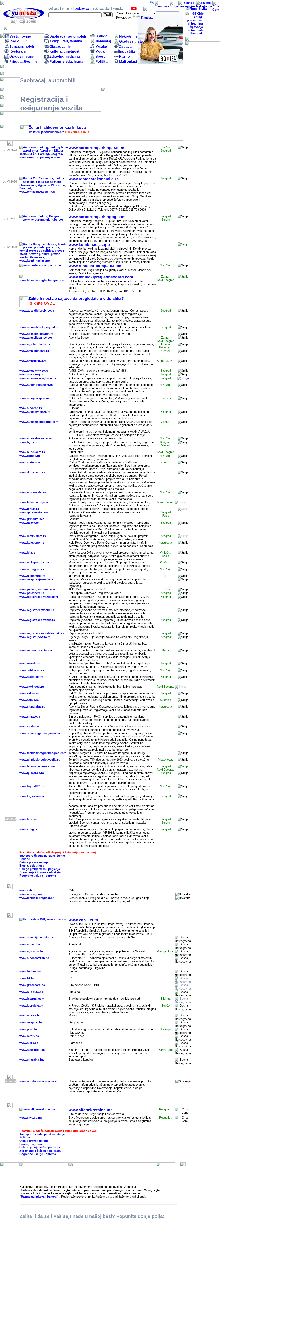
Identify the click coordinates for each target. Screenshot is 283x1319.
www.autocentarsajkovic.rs (37, 378)
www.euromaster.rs (32, 492)
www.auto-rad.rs (30, 408)
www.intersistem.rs (32, 536)
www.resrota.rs (29, 663)
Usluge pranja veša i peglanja (39, 869)
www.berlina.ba (30, 971)
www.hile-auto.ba (31, 992)
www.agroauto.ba (31, 951)
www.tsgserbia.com (32, 796)
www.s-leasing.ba (31, 1059)
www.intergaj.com (31, 998)
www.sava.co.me (30, 1117)
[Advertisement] (252, 66)
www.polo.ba (28, 1029)
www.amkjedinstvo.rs (34, 350)
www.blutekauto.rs (32, 452)
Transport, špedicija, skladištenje (42, 855)
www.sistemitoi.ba (32, 1049)
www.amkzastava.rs (32, 360)
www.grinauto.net (31, 519)
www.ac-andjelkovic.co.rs (36, 310)
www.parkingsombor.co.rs (37, 589)
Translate (147, 17)
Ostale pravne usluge (33, 862)
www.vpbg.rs (28, 829)
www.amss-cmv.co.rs (33, 370)
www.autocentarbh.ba (34, 958)
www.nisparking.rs (32, 575)
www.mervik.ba (29, 1015)
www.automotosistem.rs (36, 384)
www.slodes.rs (29, 726)
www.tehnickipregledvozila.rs (39, 759)
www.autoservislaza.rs (34, 411)
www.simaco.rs (29, 716)
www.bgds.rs (28, 442)
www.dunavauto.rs (32, 472)
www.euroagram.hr (32, 894)
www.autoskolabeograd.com (38, 421)
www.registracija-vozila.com (38, 596)
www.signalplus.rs (32, 706)
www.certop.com (30, 462)
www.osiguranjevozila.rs (36, 579)
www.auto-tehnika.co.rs (35, 438)
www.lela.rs (27, 552)
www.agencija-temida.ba (36, 937)
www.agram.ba (29, 944)
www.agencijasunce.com (36, 337)
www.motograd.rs (31, 569)
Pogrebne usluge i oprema (37, 875)
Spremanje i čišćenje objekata (40, 872)
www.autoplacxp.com (34, 398)
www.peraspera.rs (31, 593)
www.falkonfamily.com (34, 502)
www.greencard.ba (32, 985)
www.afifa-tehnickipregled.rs (38, 327)
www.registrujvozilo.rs (34, 637)
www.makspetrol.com (34, 562)
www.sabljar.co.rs (31, 670)
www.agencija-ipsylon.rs (36, 333)
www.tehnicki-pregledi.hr (36, 898)
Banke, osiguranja (31, 865)
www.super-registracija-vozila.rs (41, 733)
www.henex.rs (29, 522)
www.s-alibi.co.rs (31, 676)
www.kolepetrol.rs (31, 542)
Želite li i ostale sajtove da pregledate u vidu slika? (76, 298)
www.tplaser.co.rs (31, 773)
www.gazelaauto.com (34, 512)
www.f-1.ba (26, 978)
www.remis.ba (29, 1036)
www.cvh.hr (27, 890)
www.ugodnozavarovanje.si (38, 1081)
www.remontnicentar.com (36, 650)
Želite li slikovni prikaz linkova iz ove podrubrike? (57, 129)
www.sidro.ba (28, 1043)
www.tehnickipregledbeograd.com (42, 753)
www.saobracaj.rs (31, 686)
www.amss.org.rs (31, 374)
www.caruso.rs (29, 455)
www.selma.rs (29, 700)
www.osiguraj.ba (30, 1022)
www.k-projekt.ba (31, 1005)
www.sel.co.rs (29, 693)
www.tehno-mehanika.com (37, 766)
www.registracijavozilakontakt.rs (41, 633)
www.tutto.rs (28, 819)
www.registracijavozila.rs (36, 610)
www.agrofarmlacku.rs (34, 344)
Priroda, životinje (23, 61)
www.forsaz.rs (29, 508)
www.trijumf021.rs (31, 786)
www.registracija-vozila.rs (37, 620)
